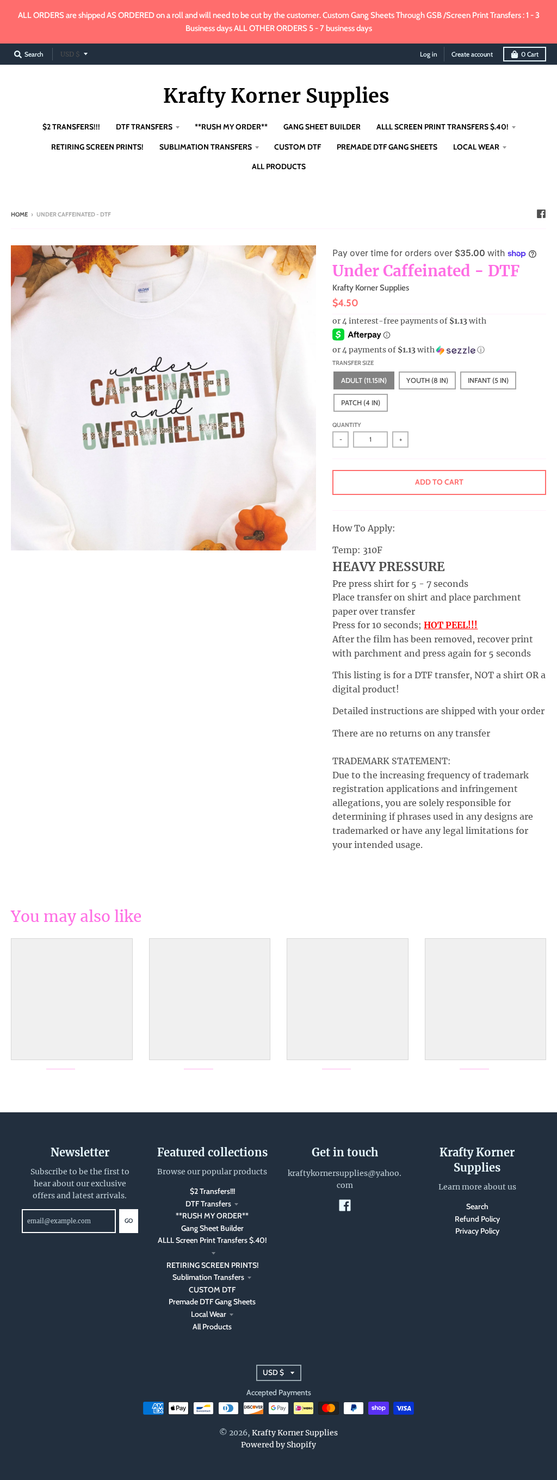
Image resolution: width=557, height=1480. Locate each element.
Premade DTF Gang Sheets (212, 1301)
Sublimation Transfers (208, 1277)
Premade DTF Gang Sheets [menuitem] (387, 147)
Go (129, 1220)
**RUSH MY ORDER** (212, 1216)
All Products (212, 1327)
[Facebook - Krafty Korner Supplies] (541, 214)
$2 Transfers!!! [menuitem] (71, 127)
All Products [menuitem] (279, 166)
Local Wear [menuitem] (476, 147)
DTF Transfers (208, 1204)
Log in (428, 54)
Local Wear (208, 1314)
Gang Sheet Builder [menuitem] (322, 127)
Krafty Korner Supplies (276, 96)
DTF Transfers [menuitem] (144, 127)
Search (477, 1206)
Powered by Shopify (278, 1445)
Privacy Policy (477, 1231)
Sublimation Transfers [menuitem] (205, 147)
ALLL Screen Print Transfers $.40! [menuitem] (442, 127)
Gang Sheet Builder (212, 1228)
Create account (472, 54)
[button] (439, 350)
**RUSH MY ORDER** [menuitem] (231, 127)
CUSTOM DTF (212, 1290)
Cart (530, 54)
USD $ (70, 54)
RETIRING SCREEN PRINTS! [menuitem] (97, 147)
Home (19, 214)
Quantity (346, 425)
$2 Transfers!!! (212, 1191)
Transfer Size (353, 363)
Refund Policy (477, 1219)
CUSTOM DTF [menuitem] (297, 147)
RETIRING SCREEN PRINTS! (212, 1265)
